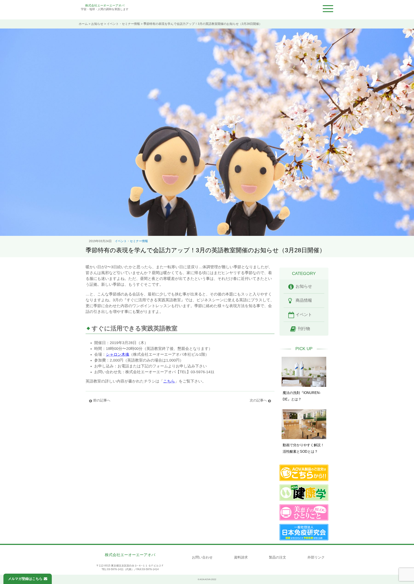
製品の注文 (277, 557)
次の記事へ (258, 400)
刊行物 (304, 328)
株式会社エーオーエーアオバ (104, 5)
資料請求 (241, 557)
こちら (169, 381)
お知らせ (97, 23)
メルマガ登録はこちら (25, 579)
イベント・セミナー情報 (123, 23)
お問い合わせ (202, 557)
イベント (304, 314)
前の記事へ (101, 400)
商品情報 (304, 300)
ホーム (83, 23)
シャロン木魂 (117, 354)
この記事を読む (304, 378)
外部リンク (316, 557)
